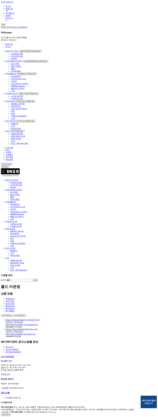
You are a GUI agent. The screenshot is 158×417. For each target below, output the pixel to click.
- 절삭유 (13, 59)
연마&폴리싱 (11, 74)
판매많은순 (10, 299)
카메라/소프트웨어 (17, 243)
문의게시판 (5, 374)
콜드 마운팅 (15, 195)
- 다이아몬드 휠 (16, 56)
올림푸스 (14, 251)
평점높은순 (10, 306)
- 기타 (12, 91)
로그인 (8, 6)
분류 (3, 25)
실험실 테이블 (16, 260)
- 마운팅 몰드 (15, 71)
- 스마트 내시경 (16, 96)
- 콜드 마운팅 (15, 66)
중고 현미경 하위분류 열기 (26, 121)
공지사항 (9, 148)
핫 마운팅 (14, 192)
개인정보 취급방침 (13, 352)
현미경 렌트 (15, 256)
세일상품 (9, 160)
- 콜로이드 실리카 (17, 88)
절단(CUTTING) (12, 51)
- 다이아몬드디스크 (18, 79)
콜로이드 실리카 (17, 217)
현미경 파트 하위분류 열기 (26, 101)
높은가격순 (10, 304)
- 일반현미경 (15, 106)
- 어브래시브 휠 (16, 54)
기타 (7, 131)
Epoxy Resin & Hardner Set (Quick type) (21, 334)
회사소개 (9, 347)
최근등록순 (10, 311)
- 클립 (12, 69)
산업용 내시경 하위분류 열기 (28, 93)
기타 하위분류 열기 (17, 131)
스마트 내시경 (16, 224)
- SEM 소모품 (15, 139)
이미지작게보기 (20, 315)
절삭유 (13, 187)
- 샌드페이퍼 (15, 76)
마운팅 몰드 (15, 200)
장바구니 (9, 18)
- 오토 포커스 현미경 (18, 109)
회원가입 (9, 9)
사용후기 (9, 155)
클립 (12, 197)
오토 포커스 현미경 (18, 236)
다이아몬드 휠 (16, 185)
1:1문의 (9, 152)
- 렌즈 (12, 111)
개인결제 (9, 157)
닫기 (6, 164)
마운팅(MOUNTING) (14, 61)
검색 (5, 167)
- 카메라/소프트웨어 (18, 116)
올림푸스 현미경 (17, 231)
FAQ (7, 150)
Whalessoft (52, 412)
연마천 (13, 209)
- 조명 (12, 114)
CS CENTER (7, 356)
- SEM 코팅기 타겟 (17, 136)
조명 (12, 241)
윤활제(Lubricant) (17, 214)
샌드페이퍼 (14, 204)
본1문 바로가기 (7, 2)
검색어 (6, 280)
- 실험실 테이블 (16, 134)
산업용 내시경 (11, 93)
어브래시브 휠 (16, 183)
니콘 (12, 253)
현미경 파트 (10, 101)
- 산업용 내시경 (16, 99)
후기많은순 (10, 309)
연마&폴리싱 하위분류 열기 (27, 74)
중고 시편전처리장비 (18, 270)
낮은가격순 (10, 301)
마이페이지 (10, 13)
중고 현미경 (10, 121)
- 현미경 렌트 (15, 128)
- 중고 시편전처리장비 (19, 143)
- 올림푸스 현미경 (17, 104)
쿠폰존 (8, 16)
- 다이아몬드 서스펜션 (19, 84)
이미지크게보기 (7, 315)
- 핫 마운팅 (14, 64)
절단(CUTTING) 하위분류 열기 (30, 51)
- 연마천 (13, 81)
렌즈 (12, 239)
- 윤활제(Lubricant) (17, 86)
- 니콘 (12, 126)
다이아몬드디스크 (17, 207)
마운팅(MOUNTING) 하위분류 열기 (35, 61)
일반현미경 (14, 234)
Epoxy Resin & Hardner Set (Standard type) (22, 325)
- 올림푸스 (14, 124)
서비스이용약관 (12, 349)
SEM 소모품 (15, 265)
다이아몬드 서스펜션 (18, 212)
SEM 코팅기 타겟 (17, 263)
